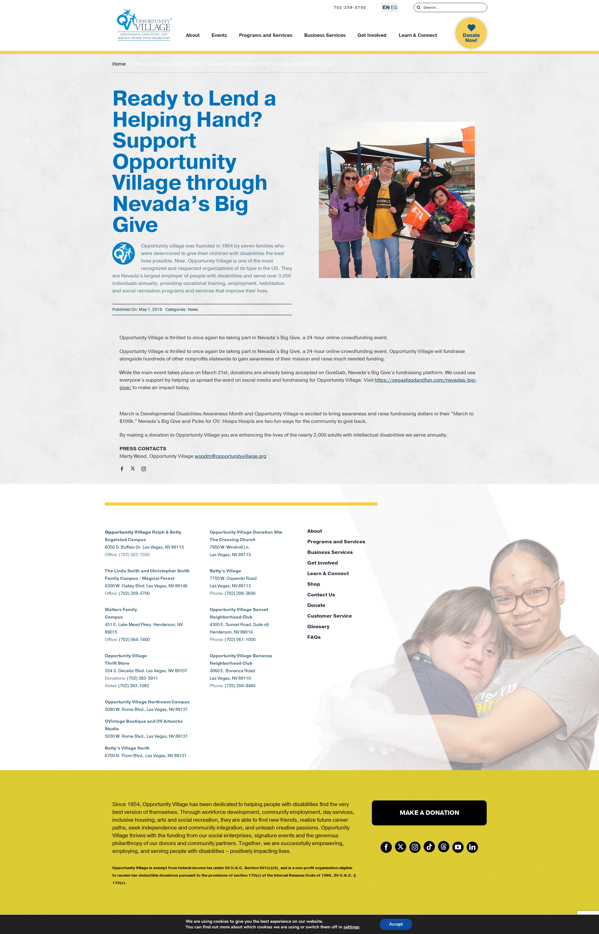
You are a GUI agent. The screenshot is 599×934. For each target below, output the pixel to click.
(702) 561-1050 (240, 640)
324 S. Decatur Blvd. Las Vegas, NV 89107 (146, 671)
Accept (396, 924)
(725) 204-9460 (240, 686)
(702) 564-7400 (134, 640)
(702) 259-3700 (134, 593)
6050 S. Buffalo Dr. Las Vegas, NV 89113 (144, 547)
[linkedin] (472, 847)
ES (394, 7)
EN (386, 7)
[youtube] (458, 847)
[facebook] (121, 469)
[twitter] (132, 468)
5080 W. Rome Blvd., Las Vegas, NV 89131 (146, 709)
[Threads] (443, 846)
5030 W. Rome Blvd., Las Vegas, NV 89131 (146, 736)
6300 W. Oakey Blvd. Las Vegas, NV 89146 (146, 586)
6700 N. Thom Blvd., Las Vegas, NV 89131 (146, 756)
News (193, 309)
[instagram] (143, 469)
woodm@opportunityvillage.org (230, 456)
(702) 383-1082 (133, 686)
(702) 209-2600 (240, 593)
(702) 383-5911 (142, 678)
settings (351, 927)
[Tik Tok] (429, 846)
